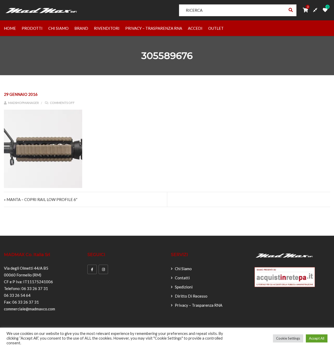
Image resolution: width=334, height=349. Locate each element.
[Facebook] (92, 269)
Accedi (195, 28)
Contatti (182, 277)
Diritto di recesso (191, 296)
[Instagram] (103, 269)
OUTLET (216, 28)
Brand (81, 28)
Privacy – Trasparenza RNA (153, 28)
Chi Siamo (58, 28)
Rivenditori (107, 28)
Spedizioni (184, 287)
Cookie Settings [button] (288, 338)
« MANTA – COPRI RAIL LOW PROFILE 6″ (40, 199)
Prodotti (32, 28)
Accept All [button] (316, 338)
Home (10, 28)
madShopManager (23, 103)
